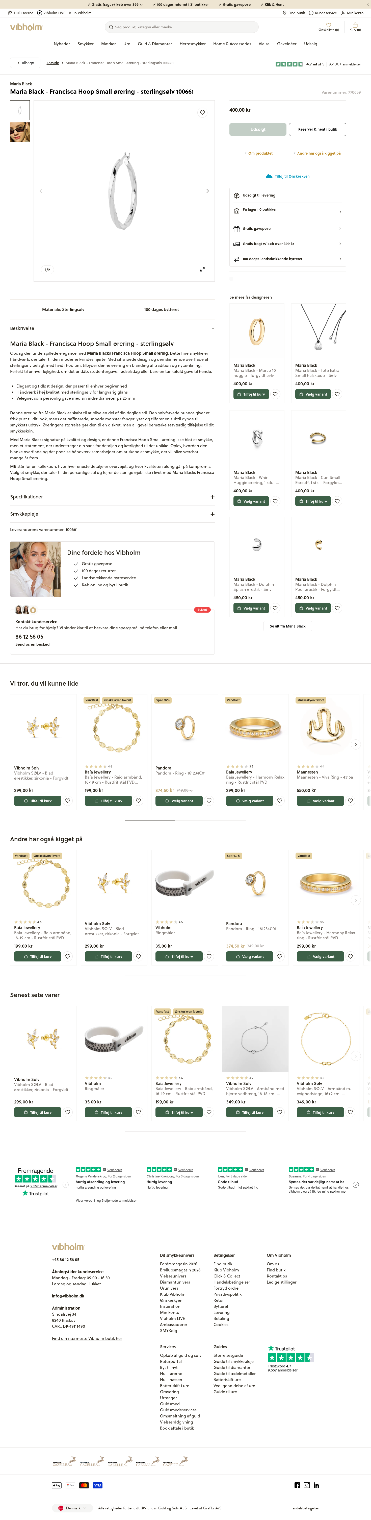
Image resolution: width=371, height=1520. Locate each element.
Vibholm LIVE (54, 12)
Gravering (169, 1391)
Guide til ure (225, 1391)
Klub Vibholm (80, 12)
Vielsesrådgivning (176, 1422)
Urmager (168, 1398)
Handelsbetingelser (232, 1282)
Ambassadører (173, 1324)
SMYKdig (168, 1330)
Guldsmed (170, 1404)
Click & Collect (227, 1276)
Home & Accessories (232, 43)
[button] (287, 212)
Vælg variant (316, 394)
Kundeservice (326, 12)
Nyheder (62, 43)
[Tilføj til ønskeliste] (202, 113)
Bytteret (221, 1306)
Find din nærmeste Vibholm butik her (87, 1338)
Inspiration (170, 1306)
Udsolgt (258, 129)
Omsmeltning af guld (180, 1416)
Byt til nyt (169, 1367)
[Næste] (208, 191)
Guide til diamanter (232, 1367)
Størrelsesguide (228, 1355)
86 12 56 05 (29, 636)
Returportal (171, 1361)
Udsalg (310, 43)
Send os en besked (32, 644)
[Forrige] (40, 191)
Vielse (264, 43)
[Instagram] (307, 1485)
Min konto (355, 12)
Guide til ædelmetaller (235, 1373)
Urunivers (169, 1288)
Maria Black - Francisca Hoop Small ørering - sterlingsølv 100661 (120, 62)
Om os (273, 1264)
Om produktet (260, 153)
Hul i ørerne (23, 12)
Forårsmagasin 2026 (178, 1264)
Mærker (108, 43)
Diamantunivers (175, 1282)
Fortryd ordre (226, 1288)
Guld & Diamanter (155, 43)
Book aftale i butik (177, 1428)
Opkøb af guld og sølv (180, 1355)
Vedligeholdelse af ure (234, 1385)
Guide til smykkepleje (234, 1361)
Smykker (85, 43)
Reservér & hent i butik (317, 129)
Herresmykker (193, 43)
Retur (219, 1300)
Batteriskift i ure (174, 1385)
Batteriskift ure (227, 1379)
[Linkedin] (316, 1485)
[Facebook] (297, 1485)
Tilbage (27, 62)
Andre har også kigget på (319, 153)
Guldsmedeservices (178, 1410)
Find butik (296, 12)
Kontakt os (277, 1276)
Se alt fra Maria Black (288, 626)
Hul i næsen (171, 1379)
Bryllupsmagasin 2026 (180, 1270)
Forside (53, 62)
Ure (126, 43)
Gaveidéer (287, 43)
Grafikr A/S (212, 1508)
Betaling (221, 1318)
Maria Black (21, 84)
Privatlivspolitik (228, 1294)
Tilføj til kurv (254, 394)
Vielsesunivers (173, 1276)
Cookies (221, 1324)
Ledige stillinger (282, 1282)
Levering (222, 1312)
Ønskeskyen (171, 1300)
